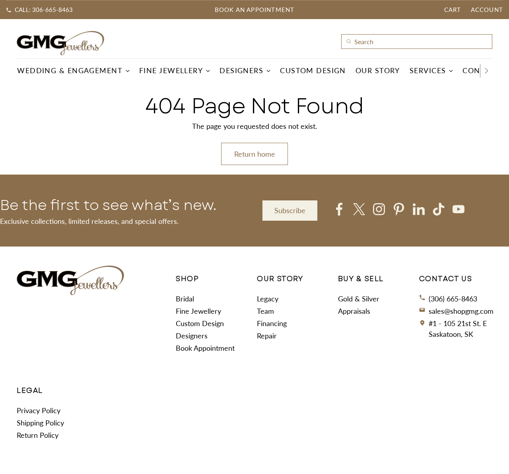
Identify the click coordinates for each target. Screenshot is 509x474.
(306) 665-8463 (453, 298)
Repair (267, 335)
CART (452, 9)
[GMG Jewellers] (60, 43)
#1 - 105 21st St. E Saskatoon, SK (458, 328)
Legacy (267, 298)
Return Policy (37, 435)
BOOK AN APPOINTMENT (255, 9)
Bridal (185, 298)
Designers (192, 335)
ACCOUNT (487, 9)
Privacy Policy (38, 410)
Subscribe (289, 210)
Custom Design (200, 323)
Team (265, 311)
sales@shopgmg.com (461, 311)
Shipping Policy (40, 422)
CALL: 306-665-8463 (44, 9)
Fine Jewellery (198, 311)
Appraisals (354, 311)
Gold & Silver (358, 298)
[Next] (486, 70)
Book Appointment (205, 348)
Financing (272, 323)
